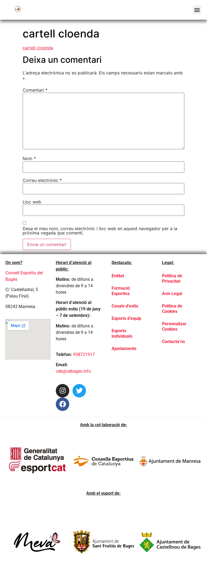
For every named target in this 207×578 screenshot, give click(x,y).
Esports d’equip (126, 318)
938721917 (84, 354)
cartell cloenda (38, 47)
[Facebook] (62, 404)
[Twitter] (79, 390)
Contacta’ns (173, 341)
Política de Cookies (172, 308)
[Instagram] (62, 390)
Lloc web (32, 202)
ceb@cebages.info (73, 371)
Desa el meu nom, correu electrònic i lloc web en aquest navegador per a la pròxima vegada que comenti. (100, 230)
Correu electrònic (42, 180)
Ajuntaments (124, 348)
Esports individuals (122, 333)
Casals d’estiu (125, 306)
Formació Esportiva (121, 291)
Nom (29, 158)
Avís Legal (172, 293)
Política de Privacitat (172, 278)
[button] (197, 9)
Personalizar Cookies (174, 326)
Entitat (118, 275)
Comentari (35, 90)
